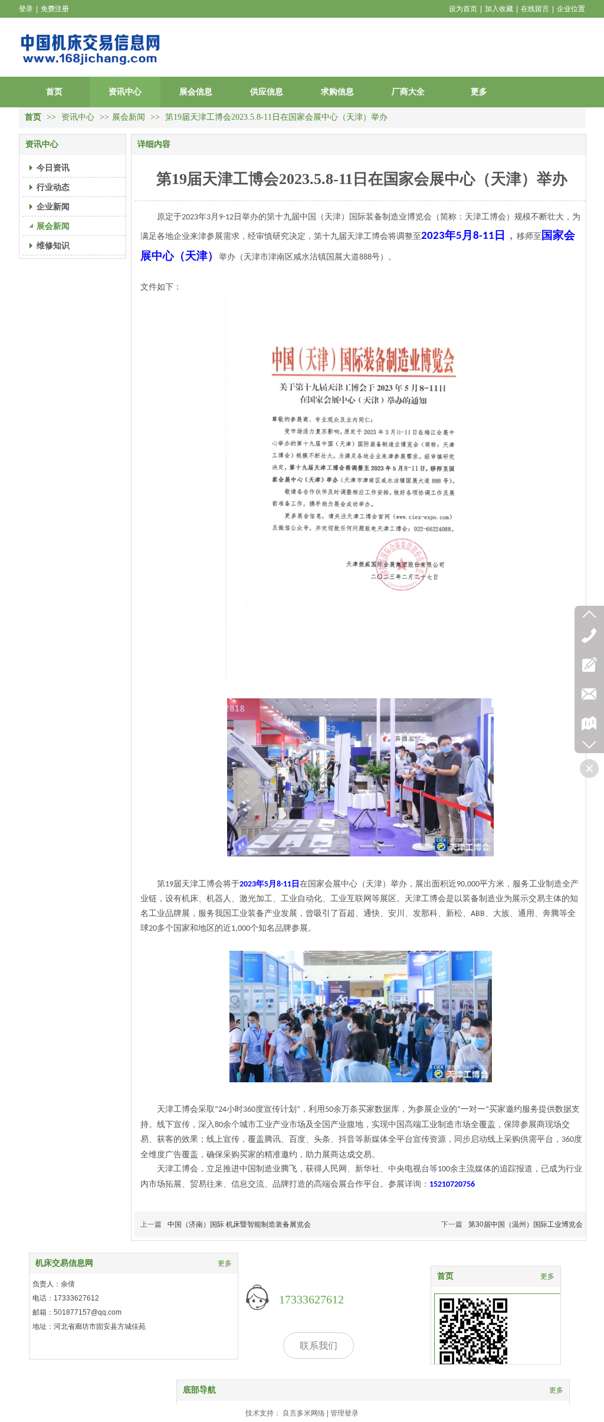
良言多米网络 (304, 1413)
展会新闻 (128, 117)
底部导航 (199, 1389)
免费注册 (55, 9)
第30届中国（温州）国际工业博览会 (525, 1224)
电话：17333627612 (65, 1298)
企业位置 (571, 9)
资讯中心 (79, 117)
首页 (33, 117)
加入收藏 (499, 9)
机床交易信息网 (64, 1263)
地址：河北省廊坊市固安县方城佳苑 (89, 1326)
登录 (26, 9)
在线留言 (535, 9)
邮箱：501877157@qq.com (77, 1312)
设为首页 (463, 9)
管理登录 (344, 1413)
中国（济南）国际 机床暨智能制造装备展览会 (239, 1224)
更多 (547, 1276)
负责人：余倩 (53, 1284)
